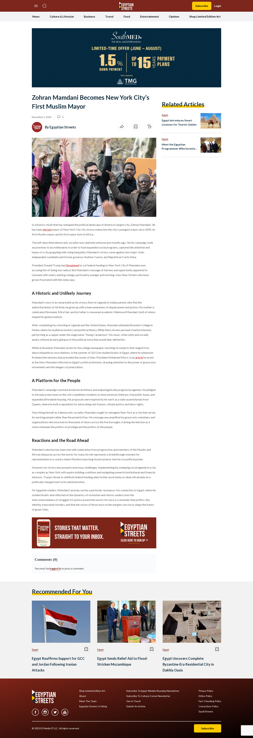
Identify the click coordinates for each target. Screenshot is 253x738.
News (36, 16)
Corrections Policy (208, 706)
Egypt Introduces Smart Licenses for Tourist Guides (179, 122)
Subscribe (201, 5)
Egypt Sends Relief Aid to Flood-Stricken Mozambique (122, 661)
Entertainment (149, 16)
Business (89, 16)
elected (47, 229)
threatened (72, 265)
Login (217, 5)
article (139, 357)
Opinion (174, 16)
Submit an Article (135, 706)
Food (127, 16)
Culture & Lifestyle (62, 16)
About (82, 696)
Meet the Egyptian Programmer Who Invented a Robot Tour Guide (179, 147)
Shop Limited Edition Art (205, 16)
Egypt (165, 114)
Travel (109, 16)
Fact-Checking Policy (210, 701)
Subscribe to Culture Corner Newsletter (148, 696)
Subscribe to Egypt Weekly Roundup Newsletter (152, 691)
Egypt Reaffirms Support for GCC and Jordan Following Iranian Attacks (58, 664)
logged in (55, 568)
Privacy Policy (206, 691)
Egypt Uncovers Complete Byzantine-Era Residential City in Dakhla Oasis (188, 664)
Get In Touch (133, 701)
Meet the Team (88, 701)
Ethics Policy (205, 696)
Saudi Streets (206, 711)
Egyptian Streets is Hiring (93, 706)
